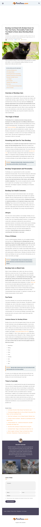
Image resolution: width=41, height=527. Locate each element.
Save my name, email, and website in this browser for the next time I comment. (20, 498)
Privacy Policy (13, 511)
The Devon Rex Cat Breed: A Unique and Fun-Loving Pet (19, 426)
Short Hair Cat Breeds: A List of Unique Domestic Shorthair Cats (21, 416)
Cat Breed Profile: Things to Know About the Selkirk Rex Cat (20, 428)
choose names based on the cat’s (22, 331)
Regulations (19, 511)
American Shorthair (12, 127)
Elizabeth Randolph (20, 444)
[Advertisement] (20, 13)
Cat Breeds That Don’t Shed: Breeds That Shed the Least (20, 409)
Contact (5, 511)
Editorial (8, 511)
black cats (33, 282)
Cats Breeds (7, 44)
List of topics (24, 511)
